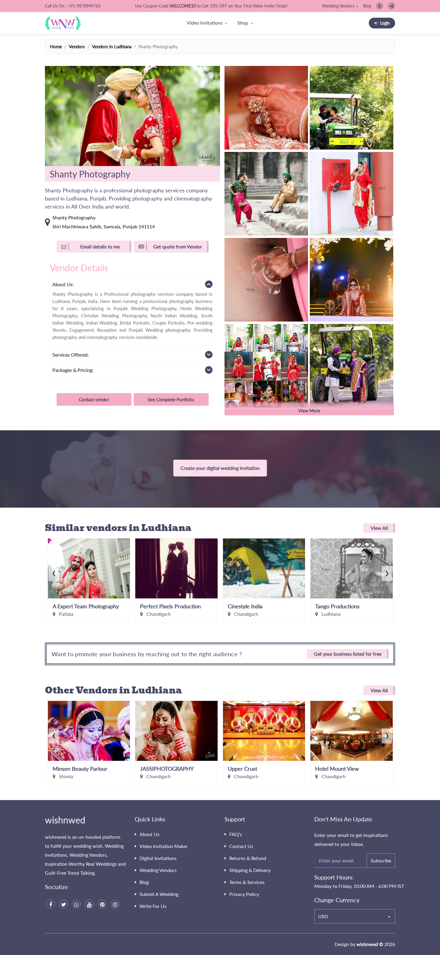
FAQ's (235, 834)
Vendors (77, 46)
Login (385, 22)
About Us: (63, 284)
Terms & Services (247, 882)
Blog (367, 5)
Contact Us (241, 846)
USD (323, 916)
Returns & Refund (247, 858)
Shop (242, 22)
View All (379, 528)
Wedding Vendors (338, 5)
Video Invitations (204, 22)
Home (56, 46)
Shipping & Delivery (250, 870)
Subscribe (381, 860)
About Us (149, 834)
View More (309, 410)
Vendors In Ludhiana (111, 46)
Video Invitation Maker (163, 846)
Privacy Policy (244, 894)
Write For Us (152, 906)
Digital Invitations (158, 858)
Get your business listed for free (347, 654)
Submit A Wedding (158, 894)
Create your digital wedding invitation (220, 468)
